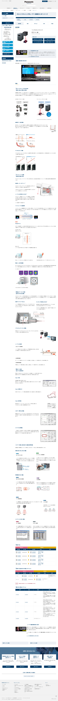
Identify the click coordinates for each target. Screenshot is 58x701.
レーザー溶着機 (24, 10)
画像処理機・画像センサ (37, 688)
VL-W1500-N (34, 551)
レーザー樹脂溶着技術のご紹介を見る (33, 56)
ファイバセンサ (16, 684)
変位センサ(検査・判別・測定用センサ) (29, 691)
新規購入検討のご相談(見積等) (38, 39)
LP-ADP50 (39, 579)
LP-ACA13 (25, 575)
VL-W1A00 (19, 559)
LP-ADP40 (25, 579)
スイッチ (3, 686)
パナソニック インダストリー (5, 10)
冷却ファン (3, 690)
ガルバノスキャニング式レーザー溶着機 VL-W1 (40, 552)
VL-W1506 (19, 555)
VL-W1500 (19, 551)
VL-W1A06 (19, 563)
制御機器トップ (9, 8)
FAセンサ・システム (18, 10)
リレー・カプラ (4, 684)
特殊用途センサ (16, 692)
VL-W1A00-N (34, 559)
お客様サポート (34, 8)
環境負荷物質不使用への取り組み (6, 60)
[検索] (36, 5)
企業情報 (48, 8)
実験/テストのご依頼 (49, 39)
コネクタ (3, 685)
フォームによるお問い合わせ (6, 48)
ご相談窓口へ (50, 666)
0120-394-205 (7, 27)
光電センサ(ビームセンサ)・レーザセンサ (19, 686)
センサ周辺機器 (26, 684)
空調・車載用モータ (48, 685)
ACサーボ (47, 684)
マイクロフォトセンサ (17, 687)
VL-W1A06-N (34, 563)
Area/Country (54, 698)
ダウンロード (22, 8)
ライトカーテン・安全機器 (17, 688)
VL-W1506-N (34, 555)
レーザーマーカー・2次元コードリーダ (39, 687)
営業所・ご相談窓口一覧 (6, 51)
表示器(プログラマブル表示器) (28, 688)
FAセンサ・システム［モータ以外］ (28, 676)
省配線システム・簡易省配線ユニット (29, 685)
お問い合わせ (45, 1)
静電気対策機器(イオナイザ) (38, 684)
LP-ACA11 (17, 602)
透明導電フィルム (4, 689)
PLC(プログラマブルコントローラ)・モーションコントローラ (29, 687)
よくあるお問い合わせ (6, 53)
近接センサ (16, 691)
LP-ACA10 (17, 594)
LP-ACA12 (17, 611)
